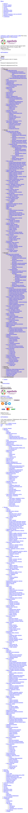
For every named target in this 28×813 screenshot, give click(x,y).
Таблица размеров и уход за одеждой (12, 14)
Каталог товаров (7, 5)
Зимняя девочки (13, 144)
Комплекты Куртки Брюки (15, 212)
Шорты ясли (9, 95)
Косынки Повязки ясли (15, 117)
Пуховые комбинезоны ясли (19, 75)
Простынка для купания (15, 123)
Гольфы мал (12, 353)
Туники (11, 188)
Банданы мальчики (13, 360)
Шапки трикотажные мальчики (16, 298)
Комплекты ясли (10, 87)
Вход (8, 37)
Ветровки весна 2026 (11, 373)
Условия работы (7, 6)
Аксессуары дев (10, 248)
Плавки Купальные (11, 356)
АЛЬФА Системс (12, 423)
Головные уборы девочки (12, 242)
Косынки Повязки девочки (15, 246)
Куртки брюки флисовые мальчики (17, 289)
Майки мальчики (13, 340)
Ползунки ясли (10, 92)
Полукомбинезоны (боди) (12, 104)
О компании (6, 16)
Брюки (10, 89)
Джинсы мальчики (13, 316)
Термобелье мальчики (11, 334)
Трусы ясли (12, 109)
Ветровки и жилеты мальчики (19, 263)
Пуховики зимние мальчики (19, 286)
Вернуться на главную (6, 388)
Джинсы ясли (12, 91)
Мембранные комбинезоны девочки (20, 148)
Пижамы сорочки (10, 219)
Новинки (5, 366)
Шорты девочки (10, 206)
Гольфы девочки (13, 239)
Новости (5, 3)
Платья (11, 202)
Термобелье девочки (11, 170)
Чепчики (11, 114)
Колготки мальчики (11, 344)
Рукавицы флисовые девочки (16, 166)
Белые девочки (13, 237)
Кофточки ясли (10, 83)
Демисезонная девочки (14, 132)
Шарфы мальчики (13, 300)
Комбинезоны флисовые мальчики (17, 290)
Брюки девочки (13, 190)
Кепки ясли (12, 119)
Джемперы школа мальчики (16, 330)
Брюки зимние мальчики (18, 285)
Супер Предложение (8, 377)
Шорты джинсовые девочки (16, 194)
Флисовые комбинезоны (15, 102)
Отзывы (8, 811)
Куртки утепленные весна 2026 (14, 371)
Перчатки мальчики (14, 307)
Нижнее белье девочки (12, 224)
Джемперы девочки (14, 186)
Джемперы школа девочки (15, 217)
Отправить (16, 400)
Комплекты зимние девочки (19, 145)
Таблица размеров (7, 797)
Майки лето (12, 321)
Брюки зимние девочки (18, 158)
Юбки (7, 207)
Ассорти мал (12, 352)
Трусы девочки (13, 228)
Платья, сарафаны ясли (12, 96)
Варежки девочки (13, 183)
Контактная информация (12, 795)
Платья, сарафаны (10, 199)
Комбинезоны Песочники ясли (13, 97)
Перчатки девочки (13, 181)
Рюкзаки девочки (13, 250)
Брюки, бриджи (10, 313)
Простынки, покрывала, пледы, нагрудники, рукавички (14, 121)
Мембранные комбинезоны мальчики (20, 275)
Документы (9, 803)
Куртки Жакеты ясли (11, 80)
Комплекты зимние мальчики (19, 270)
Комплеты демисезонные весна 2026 (15, 369)
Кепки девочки (13, 243)
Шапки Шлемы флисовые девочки (17, 164)
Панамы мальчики (13, 361)
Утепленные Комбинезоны (15, 98)
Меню (2, 1)
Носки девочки (10, 234)
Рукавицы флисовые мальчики (16, 292)
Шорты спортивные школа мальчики (18, 327)
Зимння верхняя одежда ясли (16, 71)
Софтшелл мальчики (17, 256)
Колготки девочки (10, 230)
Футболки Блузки (13, 198)
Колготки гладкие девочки (15, 232)
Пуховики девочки (16, 159)
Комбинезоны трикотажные (16, 101)
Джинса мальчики (10, 314)
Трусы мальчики (13, 339)
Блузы (10, 216)
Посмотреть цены (7, 10)
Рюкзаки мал (12, 364)
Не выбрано (4, 37)
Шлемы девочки (13, 177)
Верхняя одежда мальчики (12, 254)
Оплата (5, 7)
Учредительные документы (16, 808)
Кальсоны (11, 342)
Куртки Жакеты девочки (15, 185)
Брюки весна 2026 (10, 374)
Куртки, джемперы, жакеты (13, 309)
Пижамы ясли (9, 110)
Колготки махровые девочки (16, 233)
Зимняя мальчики (13, 269)
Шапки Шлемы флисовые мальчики (18, 291)
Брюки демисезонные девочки (19, 142)
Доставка (5, 8)
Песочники (12, 100)
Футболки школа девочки (15, 215)
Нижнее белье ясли (11, 105)
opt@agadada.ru (4, 52)
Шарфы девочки (13, 175)
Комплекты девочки (11, 205)
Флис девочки (9, 161)
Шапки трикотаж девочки (15, 172)
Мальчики (5, 252)
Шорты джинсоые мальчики (16, 317)
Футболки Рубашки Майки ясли (14, 84)
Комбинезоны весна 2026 (12, 370)
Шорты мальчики (10, 325)
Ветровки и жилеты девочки (19, 141)
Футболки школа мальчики (15, 329)
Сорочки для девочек (14, 221)
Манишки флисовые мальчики (16, 295)
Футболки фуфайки (14, 320)
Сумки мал (12, 365)
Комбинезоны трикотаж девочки (14, 203)
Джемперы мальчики (14, 312)
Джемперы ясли (10, 82)
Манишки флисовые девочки (16, 168)
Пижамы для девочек (14, 220)
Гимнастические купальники (16, 210)
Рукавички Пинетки (14, 128)
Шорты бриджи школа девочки (16, 214)
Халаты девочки (10, 223)
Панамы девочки (13, 245)
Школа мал (9, 326)
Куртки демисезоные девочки (19, 140)
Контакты (5, 12)
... (3, 67)
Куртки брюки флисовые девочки (17, 162)
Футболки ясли (13, 86)
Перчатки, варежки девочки (13, 180)
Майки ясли (12, 108)
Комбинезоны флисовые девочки (17, 163)
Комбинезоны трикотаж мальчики (14, 324)
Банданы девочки (13, 247)
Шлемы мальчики (13, 303)
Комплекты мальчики (11, 322)
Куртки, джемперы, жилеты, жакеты (15, 184)
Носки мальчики (10, 348)
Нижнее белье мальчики (12, 336)
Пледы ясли (12, 126)
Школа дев (9, 208)
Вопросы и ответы (8, 15)
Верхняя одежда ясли (11, 70)
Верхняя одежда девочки (12, 131)
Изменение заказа (7, 11)
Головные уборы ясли (11, 111)
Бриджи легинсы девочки (15, 192)
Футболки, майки (10, 318)
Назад (7, 431)
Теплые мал (12, 351)
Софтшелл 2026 (10, 375)
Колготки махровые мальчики (16, 347)
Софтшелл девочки (16, 133)
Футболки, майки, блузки (12, 197)
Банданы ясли (12, 115)
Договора (11, 807)
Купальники (9, 241)
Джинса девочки (10, 193)
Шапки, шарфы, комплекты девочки (15, 171)
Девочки (5, 129)
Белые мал (11, 349)
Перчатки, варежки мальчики (13, 305)
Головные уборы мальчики (12, 357)
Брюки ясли (9, 88)
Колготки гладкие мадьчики (16, 345)
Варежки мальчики (14, 308)
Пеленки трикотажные (14, 124)
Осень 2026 (6, 367)
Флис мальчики (10, 287)
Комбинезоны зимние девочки (19, 146)
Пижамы (8, 335)
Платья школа (12, 211)
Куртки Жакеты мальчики (15, 311)
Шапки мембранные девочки (16, 179)
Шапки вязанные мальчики (16, 299)
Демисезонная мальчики (15, 255)
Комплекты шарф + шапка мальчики (18, 302)
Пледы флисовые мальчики (16, 294)
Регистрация (14, 37)
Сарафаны (11, 201)
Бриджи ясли (9, 93)
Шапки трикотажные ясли (15, 113)
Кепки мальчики (13, 358)
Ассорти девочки (13, 236)
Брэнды (8, 802)
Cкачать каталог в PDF (15, 35)
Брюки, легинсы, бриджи (12, 189)
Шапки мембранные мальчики (16, 304)
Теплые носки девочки (14, 238)
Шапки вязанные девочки (15, 173)
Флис (7, 79)
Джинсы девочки (13, 195)
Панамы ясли (12, 118)
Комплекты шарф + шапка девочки (17, 176)
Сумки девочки (13, 251)
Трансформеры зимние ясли (19, 76)
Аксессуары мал (10, 362)
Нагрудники (12, 127)
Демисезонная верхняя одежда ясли (18, 78)
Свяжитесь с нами (5, 396)
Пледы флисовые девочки (15, 167)
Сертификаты (9, 809)
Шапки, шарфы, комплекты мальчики (15, 296)
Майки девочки (13, 229)
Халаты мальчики (10, 355)
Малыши (5, 69)
